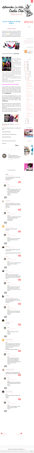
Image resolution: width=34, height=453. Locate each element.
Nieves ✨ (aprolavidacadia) (30, 50)
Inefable (7, 295)
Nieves (9, 154)
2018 (26, 67)
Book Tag (27, 102)
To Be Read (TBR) (28, 93)
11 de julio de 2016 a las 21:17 (10, 227)
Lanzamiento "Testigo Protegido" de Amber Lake (29, 96)
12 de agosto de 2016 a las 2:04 (11, 186)
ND (6, 225)
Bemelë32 (7, 246)
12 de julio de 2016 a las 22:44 (10, 297)
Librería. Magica (9, 339)
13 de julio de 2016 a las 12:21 (10, 392)
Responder (5, 197)
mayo (27, 120)
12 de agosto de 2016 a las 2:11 (11, 308)
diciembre (27, 71)
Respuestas (6, 182)
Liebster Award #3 (29, 83)
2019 (26, 65)
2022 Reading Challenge (29, 49)
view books (33, 55)
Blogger (24, 449)
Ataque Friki (7, 180)
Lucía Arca (8, 200)
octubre (27, 74)
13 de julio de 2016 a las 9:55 (9, 370)
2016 (26, 70)
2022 (26, 61)
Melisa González (9, 391)
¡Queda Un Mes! (28, 91)
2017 (26, 68)
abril (26, 121)
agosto (27, 77)
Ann (6, 319)
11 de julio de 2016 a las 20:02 (10, 175)
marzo (27, 123)
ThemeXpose (18, 451)
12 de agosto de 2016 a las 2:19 (11, 379)
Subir (31, 451)
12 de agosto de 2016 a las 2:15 (11, 355)
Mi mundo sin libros (10, 369)
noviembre (27, 73)
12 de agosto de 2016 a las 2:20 (11, 403)
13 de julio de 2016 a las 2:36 (9, 321)
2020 (26, 64)
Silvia (7, 270)
